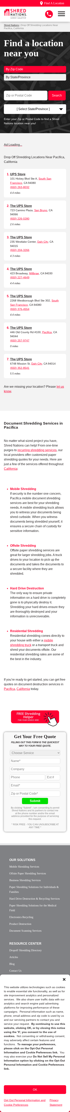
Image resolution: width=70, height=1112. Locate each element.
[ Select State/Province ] (33, 109)
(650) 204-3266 (19, 250)
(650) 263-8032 (19, 187)
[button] (64, 979)
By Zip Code (14, 69)
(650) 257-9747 (19, 340)
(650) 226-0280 (19, 218)
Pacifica (47, 332)
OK (35, 1089)
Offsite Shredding (23, 545)
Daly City (42, 241)
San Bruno (40, 210)
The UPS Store (21, 206)
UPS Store (17, 174)
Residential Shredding (26, 631)
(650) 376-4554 (19, 309)
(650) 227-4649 (19, 277)
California (10, 468)
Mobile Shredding (23, 489)
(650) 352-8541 (19, 367)
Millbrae (34, 273)
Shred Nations (11, 25)
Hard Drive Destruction (27, 588)
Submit (35, 801)
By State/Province (18, 77)
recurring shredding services (37, 450)
